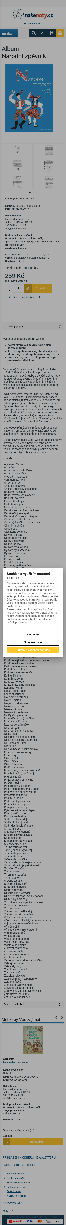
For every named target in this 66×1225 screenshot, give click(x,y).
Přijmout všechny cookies (33, 650)
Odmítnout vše (33, 642)
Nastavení (33, 634)
